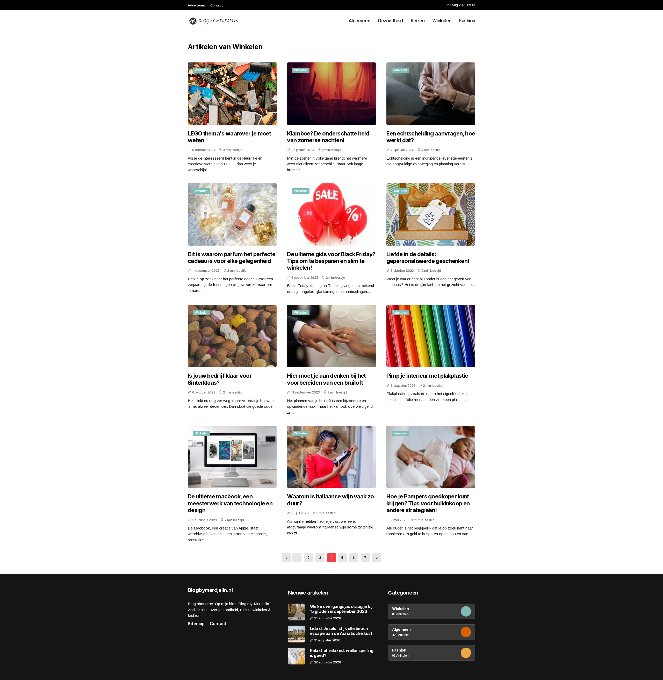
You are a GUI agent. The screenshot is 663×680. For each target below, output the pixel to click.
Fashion (467, 20)
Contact (216, 5)
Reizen (417, 20)
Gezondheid (390, 20)
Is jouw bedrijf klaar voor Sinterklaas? (220, 379)
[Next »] (376, 557)
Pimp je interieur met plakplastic (427, 375)
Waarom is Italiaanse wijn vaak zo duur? (330, 499)
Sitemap (196, 623)
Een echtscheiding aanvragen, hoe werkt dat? (430, 137)
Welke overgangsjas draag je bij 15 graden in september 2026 (341, 609)
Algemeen (359, 20)
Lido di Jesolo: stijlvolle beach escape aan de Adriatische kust (341, 631)
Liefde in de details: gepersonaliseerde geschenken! (427, 257)
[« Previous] (286, 557)
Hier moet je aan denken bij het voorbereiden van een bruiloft (326, 379)
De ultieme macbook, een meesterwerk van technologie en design (230, 503)
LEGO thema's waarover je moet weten (229, 137)
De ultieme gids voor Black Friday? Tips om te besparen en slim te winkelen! (331, 261)
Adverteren (196, 5)
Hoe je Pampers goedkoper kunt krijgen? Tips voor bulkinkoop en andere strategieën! (428, 503)
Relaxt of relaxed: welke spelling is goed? (341, 653)
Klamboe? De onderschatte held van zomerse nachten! (328, 137)
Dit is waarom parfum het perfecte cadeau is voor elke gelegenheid (231, 257)
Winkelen (441, 20)
